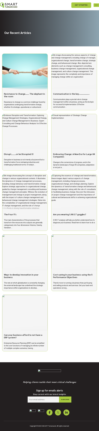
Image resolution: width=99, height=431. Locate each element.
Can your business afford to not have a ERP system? (23, 336)
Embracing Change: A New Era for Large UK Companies (74, 155)
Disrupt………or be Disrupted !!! (18, 154)
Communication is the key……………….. (71, 93)
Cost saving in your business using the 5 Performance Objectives (72, 276)
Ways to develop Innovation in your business (21, 276)
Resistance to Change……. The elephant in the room (24, 95)
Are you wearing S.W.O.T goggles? (69, 214)
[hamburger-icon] (96, 5)
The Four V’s (10, 214)
